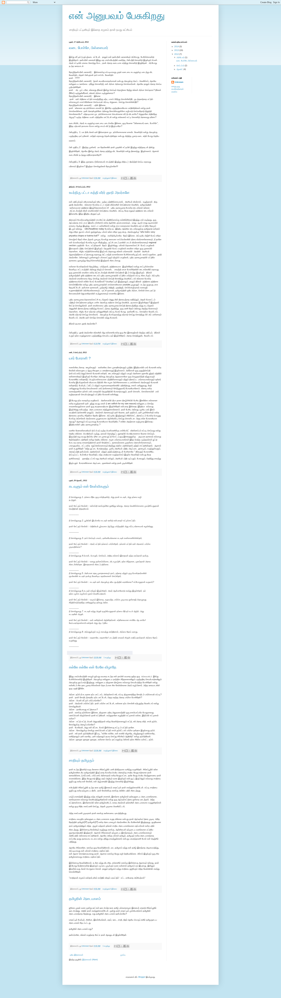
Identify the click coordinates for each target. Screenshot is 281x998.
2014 (176, 46)
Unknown (179, 82)
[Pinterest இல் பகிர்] (134, 178)
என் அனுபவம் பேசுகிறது (117, 15)
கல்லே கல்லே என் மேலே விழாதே (92, 667)
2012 (176, 54)
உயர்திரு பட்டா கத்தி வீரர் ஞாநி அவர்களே (99, 193)
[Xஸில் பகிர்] (128, 178)
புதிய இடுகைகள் (76, 955)
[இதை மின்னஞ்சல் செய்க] (122, 178)
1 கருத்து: (108, 657)
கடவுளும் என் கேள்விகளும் (89, 486)
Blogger (141, 977)
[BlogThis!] (125, 178)
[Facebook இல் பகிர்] (131, 178)
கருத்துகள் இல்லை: (110, 178)
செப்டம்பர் (181, 65)
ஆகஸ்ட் (180, 69)
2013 (176, 50)
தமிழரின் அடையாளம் (85, 899)
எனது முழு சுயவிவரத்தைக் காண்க (177, 89)
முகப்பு (122, 955)
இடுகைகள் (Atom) (90, 959)
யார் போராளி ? (80, 358)
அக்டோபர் (181, 57)
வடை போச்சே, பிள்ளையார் (88, 48)
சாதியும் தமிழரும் (81, 760)
